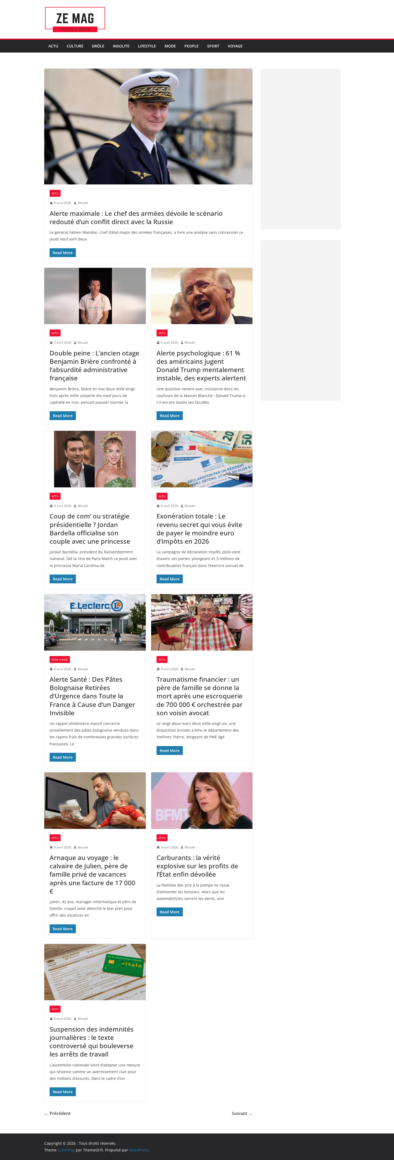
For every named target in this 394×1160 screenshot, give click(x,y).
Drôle (98, 46)
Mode (170, 46)
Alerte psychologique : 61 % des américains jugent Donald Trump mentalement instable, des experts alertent (201, 366)
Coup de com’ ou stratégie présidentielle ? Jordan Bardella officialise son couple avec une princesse (90, 529)
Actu (53, 46)
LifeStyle (147, 46)
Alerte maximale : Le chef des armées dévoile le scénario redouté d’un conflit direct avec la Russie (136, 217)
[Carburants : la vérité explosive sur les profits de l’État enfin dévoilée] (202, 800)
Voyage (235, 46)
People (191, 46)
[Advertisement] (301, 149)
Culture (75, 46)
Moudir (83, 203)
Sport (213, 46)
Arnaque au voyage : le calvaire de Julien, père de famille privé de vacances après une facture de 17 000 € (92, 874)
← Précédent (57, 1113)
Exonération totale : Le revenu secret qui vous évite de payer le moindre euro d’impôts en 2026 (199, 529)
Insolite (121, 46)
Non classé (60, 659)
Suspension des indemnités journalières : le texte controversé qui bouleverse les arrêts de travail (92, 1042)
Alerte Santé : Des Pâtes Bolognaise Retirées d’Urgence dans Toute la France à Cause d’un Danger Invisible (92, 696)
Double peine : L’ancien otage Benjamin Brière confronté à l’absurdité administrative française (94, 366)
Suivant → (242, 1113)
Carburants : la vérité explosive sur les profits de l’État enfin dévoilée (197, 866)
